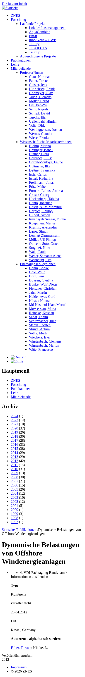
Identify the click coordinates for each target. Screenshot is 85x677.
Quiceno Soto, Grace (44, 244)
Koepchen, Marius (42, 223)
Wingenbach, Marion (44, 345)
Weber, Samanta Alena (45, 256)
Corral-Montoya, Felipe (46, 162)
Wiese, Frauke (39, 138)
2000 (14, 510)
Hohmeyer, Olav (41, 93)
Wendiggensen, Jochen (45, 129)
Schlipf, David (39, 113)
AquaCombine (39, 32)
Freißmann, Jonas (41, 182)
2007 (14, 481)
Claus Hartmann (40, 77)
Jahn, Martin (38, 292)
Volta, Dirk (37, 125)
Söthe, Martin (39, 333)
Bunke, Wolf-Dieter (43, 284)
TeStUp (34, 52)
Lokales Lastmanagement (47, 28)
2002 (14, 501)
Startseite (8, 530)
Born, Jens (36, 276)
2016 (14, 444)
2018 (14, 436)
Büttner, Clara (39, 154)
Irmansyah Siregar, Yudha (47, 219)
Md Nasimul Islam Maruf (47, 305)
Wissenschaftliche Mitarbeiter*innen (46, 142)
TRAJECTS (38, 48)
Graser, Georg (39, 195)
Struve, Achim (39, 329)
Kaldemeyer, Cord (42, 296)
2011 (14, 465)
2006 (14, 485)
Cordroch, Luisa (40, 158)
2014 (14, 453)
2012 (14, 461)
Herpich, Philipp (41, 211)
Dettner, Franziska (42, 170)
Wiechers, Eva (39, 337)
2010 (14, 469)
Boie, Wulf (37, 272)
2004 (14, 493)
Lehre (15, 64)
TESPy (34, 44)
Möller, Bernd (39, 101)
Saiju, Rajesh (38, 109)
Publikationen (21, 60)
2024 (14, 416)
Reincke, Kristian (41, 313)
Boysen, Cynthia (41, 280)
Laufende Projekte (33, 24)
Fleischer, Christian (42, 288)
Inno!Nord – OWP (42, 40)
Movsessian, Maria (42, 309)
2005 (14, 489)
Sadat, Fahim (38, 317)
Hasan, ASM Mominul (45, 207)
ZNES (15, 15)
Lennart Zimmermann (44, 235)
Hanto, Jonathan (40, 203)
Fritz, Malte (37, 186)
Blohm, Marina (40, 146)
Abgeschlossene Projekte (38, 56)
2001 (14, 506)
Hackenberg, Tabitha (44, 199)
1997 (14, 522)
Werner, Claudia (40, 134)
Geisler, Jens (38, 85)
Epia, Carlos (38, 174)
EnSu (33, 36)
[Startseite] (10, 8)
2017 (14, 440)
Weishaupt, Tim (40, 260)
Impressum (19, 667)
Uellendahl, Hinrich (43, 121)
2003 (14, 497)
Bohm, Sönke (39, 268)
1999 (14, 514)
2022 (14, 420)
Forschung (18, 19)
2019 (14, 432)
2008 (14, 477)
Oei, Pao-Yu (38, 105)
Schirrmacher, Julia (42, 321)
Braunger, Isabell (41, 150)
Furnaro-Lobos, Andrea (46, 191)
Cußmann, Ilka (39, 166)
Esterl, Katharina (41, 178)
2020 (14, 428)
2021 (14, 424)
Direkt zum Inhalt (14, 4)
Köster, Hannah (40, 301)
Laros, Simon (38, 231)
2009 (14, 473)
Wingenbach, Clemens (45, 341)
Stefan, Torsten (40, 325)
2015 (14, 449)
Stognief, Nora (39, 248)
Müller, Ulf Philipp (42, 239)
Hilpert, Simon (39, 215)
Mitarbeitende (21, 68)
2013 (14, 457)
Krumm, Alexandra (43, 227)
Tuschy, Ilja (37, 117)
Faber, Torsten (39, 81)
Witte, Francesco (41, 349)
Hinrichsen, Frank (42, 89)
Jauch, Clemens (40, 97)
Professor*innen (31, 72)
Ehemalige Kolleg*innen (38, 264)
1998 (14, 518)
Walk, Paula (37, 252)
